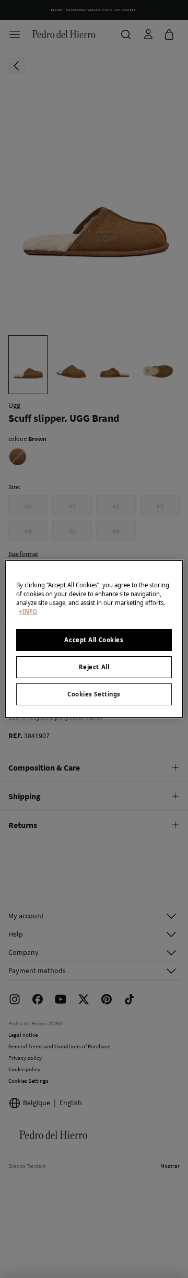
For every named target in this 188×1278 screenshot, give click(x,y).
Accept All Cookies (93, 640)
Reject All (94, 667)
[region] (94, 639)
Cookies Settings (94, 694)
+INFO (28, 612)
